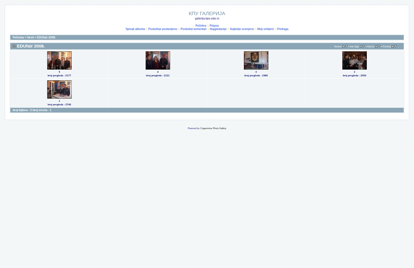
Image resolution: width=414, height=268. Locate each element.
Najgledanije (218, 29)
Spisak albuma (135, 29)
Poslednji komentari (194, 29)
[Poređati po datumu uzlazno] (376, 46)
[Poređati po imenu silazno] (364, 46)
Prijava (214, 25)
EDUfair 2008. (46, 37)
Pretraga (282, 29)
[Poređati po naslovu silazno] (346, 46)
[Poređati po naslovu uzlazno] (343, 46)
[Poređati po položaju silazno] (395, 46)
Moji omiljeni (265, 29)
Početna (201, 25)
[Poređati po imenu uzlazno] (361, 46)
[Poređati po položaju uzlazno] (392, 46)
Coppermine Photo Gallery (213, 128)
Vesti (30, 37)
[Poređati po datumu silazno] (379, 46)
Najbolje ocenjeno (242, 29)
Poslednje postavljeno (162, 29)
